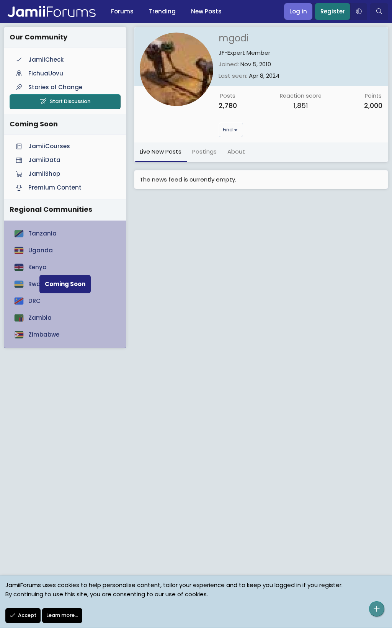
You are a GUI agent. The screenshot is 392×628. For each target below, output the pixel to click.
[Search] (379, 11)
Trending (162, 11)
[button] (358, 11)
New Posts (206, 11)
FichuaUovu (45, 73)
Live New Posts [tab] (160, 151)
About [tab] (236, 151)
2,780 (228, 105)
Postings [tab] (204, 151)
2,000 (373, 105)
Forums (122, 11)
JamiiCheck (46, 60)
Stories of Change (55, 87)
